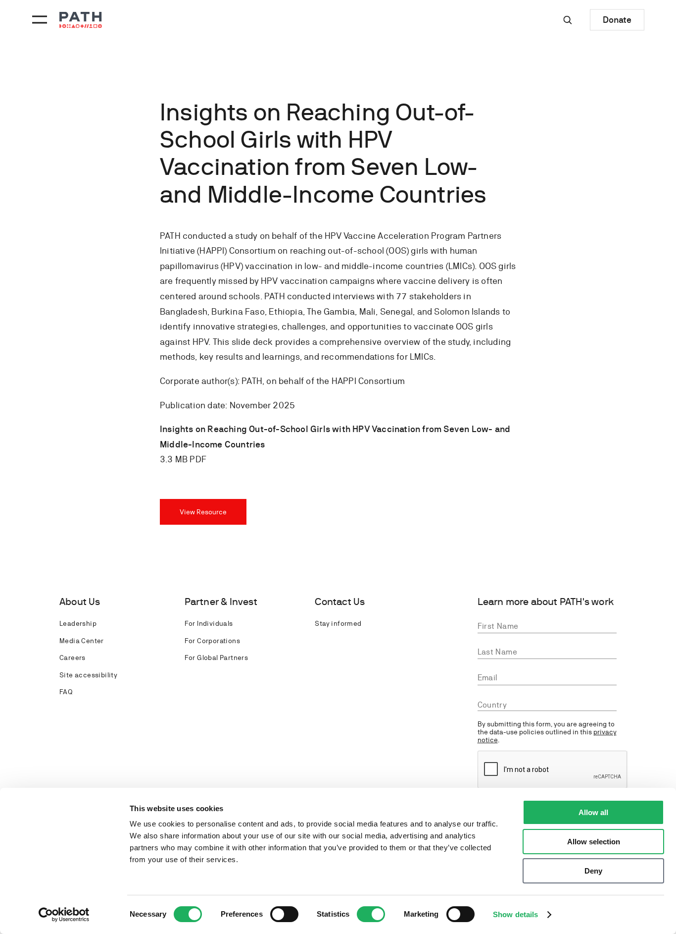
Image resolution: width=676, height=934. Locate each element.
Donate (617, 19)
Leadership (78, 623)
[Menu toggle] (38, 19)
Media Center (81, 641)
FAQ (65, 692)
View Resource (203, 512)
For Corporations (212, 641)
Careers (72, 657)
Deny (593, 871)
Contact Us (340, 601)
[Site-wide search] (567, 19)
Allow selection (593, 841)
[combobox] (547, 705)
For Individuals (209, 623)
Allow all (593, 812)
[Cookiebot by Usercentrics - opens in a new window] (64, 914)
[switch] (284, 914)
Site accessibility (88, 675)
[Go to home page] (80, 20)
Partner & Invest (221, 601)
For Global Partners (216, 657)
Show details (515, 914)
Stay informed (338, 623)
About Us (79, 601)
